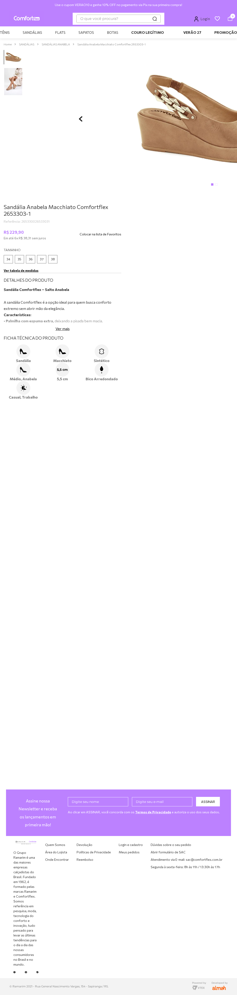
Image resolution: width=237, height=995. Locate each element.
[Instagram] (26, 972)
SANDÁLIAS (26, 5)
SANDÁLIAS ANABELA (56, 5)
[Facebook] (14, 972)
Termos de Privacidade (153, 812)
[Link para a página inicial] (8, 6)
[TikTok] (37, 972)
